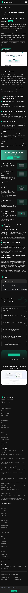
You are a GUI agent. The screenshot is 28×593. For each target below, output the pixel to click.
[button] (22, 2)
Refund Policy (18, 579)
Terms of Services (5, 577)
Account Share (8, 7)
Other (7, 568)
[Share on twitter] (2, 402)
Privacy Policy (18, 577)
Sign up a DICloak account (7, 165)
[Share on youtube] (9, 402)
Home (2, 7)
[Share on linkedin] (4, 402)
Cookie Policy (4, 579)
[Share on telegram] (6, 402)
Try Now (11, 21)
